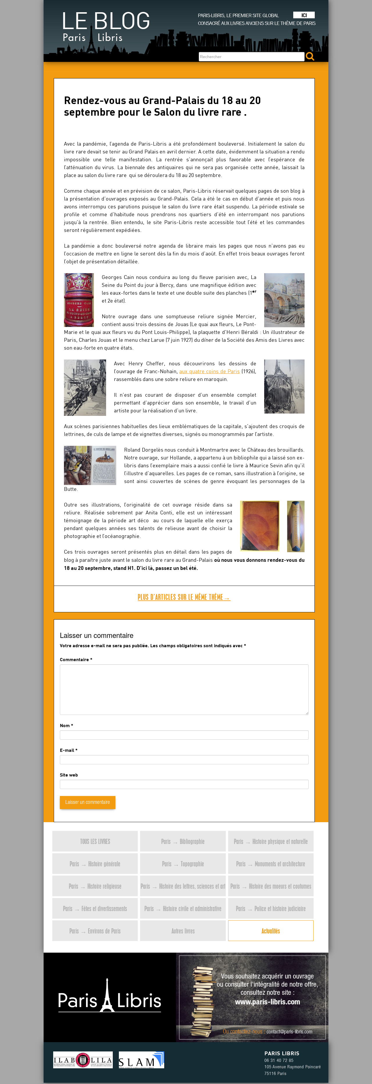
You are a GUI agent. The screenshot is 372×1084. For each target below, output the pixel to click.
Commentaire (76, 659)
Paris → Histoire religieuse (95, 886)
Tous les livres (95, 841)
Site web (69, 775)
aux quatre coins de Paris (209, 371)
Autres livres (183, 931)
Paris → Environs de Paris (95, 931)
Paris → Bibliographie (183, 841)
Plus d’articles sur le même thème (184, 597)
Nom (65, 725)
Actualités (271, 931)
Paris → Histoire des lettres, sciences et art (183, 886)
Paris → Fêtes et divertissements (95, 908)
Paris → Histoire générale (95, 863)
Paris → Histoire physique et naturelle (271, 841)
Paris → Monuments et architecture (270, 863)
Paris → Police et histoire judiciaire (271, 908)
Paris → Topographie (183, 863)
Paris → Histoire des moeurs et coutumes (270, 886)
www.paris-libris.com (267, 1002)
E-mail (67, 750)
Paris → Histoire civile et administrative (182, 908)
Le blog (105, 29)
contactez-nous (246, 1032)
